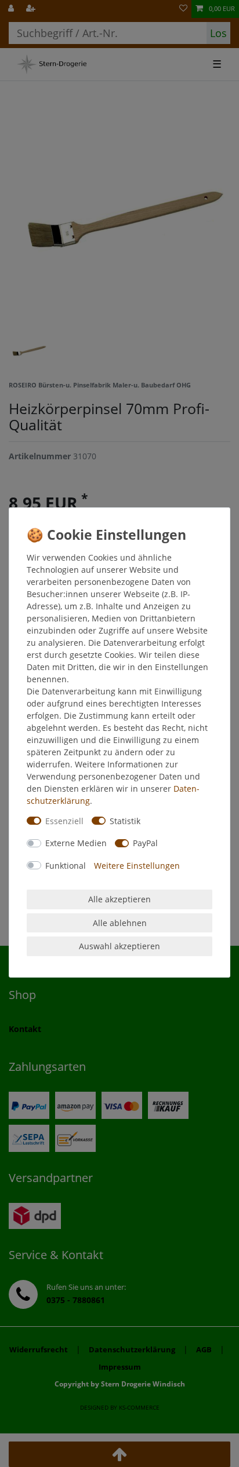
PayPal (145, 842)
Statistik (125, 820)
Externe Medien (76, 842)
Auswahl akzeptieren (119, 946)
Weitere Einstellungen (137, 865)
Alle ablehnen (120, 922)
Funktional (65, 865)
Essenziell (64, 820)
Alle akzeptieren (119, 899)
